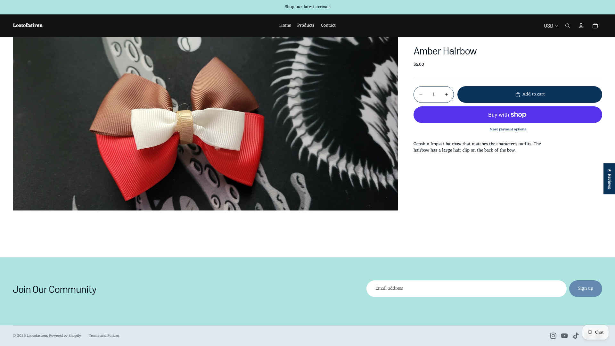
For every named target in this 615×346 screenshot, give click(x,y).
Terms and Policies (104, 335)
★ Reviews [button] (609, 178)
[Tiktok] (576, 336)
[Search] (568, 26)
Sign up (585, 288)
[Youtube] (564, 336)
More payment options (507, 129)
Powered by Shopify (65, 335)
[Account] (581, 26)
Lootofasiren (37, 335)
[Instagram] (553, 336)
